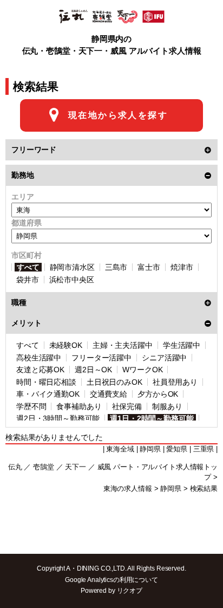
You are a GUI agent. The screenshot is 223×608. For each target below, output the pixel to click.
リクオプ (129, 590)
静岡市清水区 (72, 267)
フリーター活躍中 (101, 357)
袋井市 (27, 279)
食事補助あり (78, 406)
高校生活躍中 (38, 357)
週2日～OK (93, 369)
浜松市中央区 (71, 279)
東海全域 (120, 449)
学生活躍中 (181, 345)
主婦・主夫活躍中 (123, 345)
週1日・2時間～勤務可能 (151, 418)
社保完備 (127, 406)
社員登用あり (175, 382)
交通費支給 (108, 394)
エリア (22, 196)
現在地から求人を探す (118, 115)
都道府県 (26, 222)
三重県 (203, 449)
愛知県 (176, 449)
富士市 (148, 267)
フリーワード (33, 149)
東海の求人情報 (127, 489)
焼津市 (181, 267)
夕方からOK (157, 394)
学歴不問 (31, 406)
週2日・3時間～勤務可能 (58, 418)
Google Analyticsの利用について (111, 580)
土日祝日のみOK (114, 382)
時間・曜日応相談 (46, 382)
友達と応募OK (40, 369)
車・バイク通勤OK (48, 394)
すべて (28, 267)
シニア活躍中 (164, 357)
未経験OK (65, 345)
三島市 (116, 267)
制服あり (167, 406)
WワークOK (142, 369)
